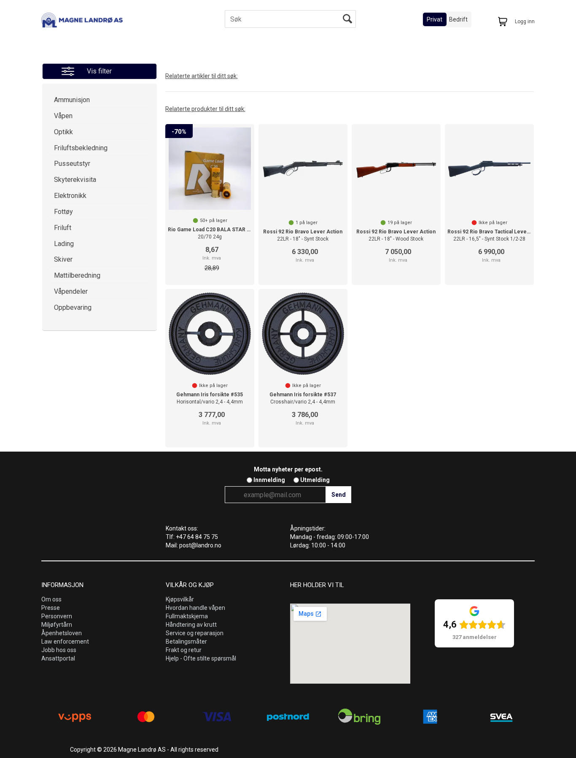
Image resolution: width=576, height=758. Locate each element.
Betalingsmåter (186, 641)
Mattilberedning (77, 275)
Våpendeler (71, 291)
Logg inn (525, 21)
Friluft (62, 228)
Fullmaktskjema (187, 616)
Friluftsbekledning (81, 148)
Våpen (63, 116)
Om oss (51, 599)
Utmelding (315, 479)
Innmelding (269, 479)
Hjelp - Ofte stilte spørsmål (201, 658)
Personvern (56, 616)
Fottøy (63, 212)
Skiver (63, 259)
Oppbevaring (73, 307)
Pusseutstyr (72, 164)
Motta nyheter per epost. (288, 469)
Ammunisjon (72, 100)
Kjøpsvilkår (180, 599)
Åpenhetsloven (61, 633)
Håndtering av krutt (191, 624)
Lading (64, 244)
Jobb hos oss (58, 650)
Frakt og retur (184, 650)
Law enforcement (65, 641)
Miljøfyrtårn (56, 624)
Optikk (63, 132)
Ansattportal (58, 658)
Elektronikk (70, 196)
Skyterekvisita (75, 180)
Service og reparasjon (194, 633)
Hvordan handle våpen (195, 607)
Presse (50, 607)
